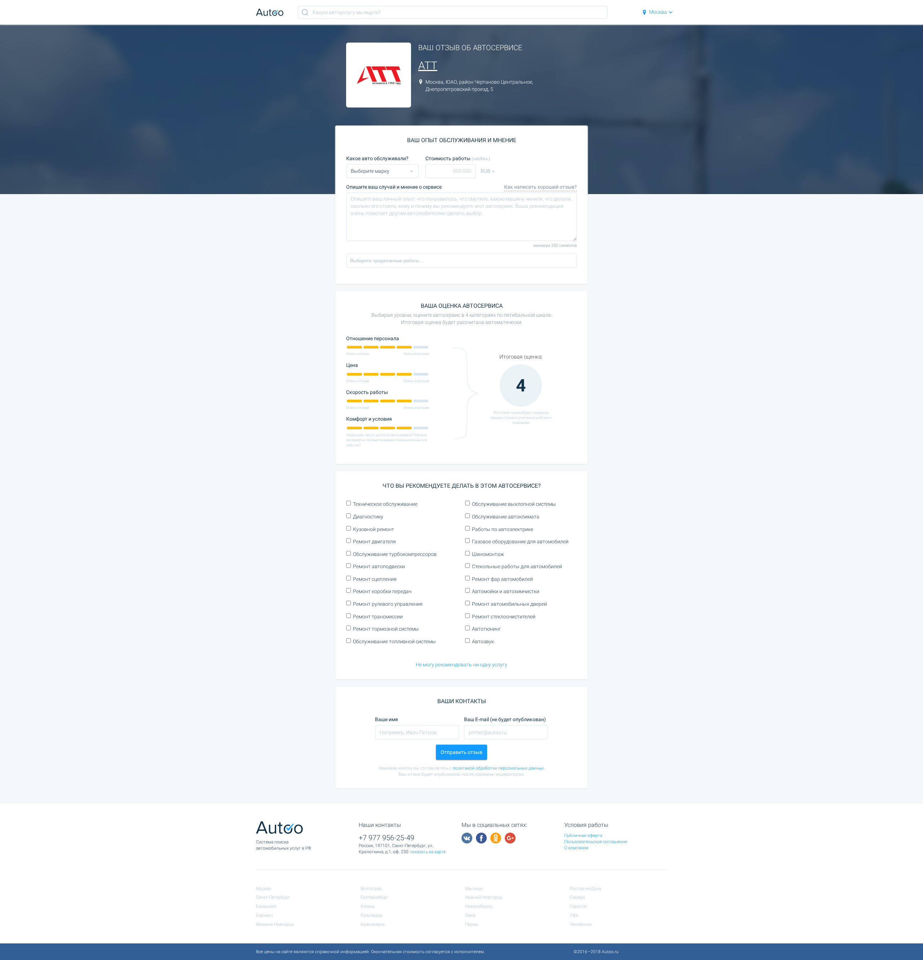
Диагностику (368, 517)
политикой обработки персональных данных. (498, 768)
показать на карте (428, 851)
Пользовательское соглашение (595, 841)
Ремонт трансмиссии (378, 616)
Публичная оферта (583, 835)
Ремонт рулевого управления (388, 604)
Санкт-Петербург (273, 897)
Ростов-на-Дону (585, 888)
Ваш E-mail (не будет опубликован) (505, 719)
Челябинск (581, 924)
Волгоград (371, 888)
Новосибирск (478, 906)
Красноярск (373, 924)
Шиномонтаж (488, 554)
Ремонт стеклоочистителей (503, 616)
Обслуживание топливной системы (394, 641)
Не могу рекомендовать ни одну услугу (461, 664)
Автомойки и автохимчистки (505, 591)
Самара (577, 897)
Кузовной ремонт (373, 529)
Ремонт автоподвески (379, 566)
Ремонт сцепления (375, 579)
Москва (658, 12)
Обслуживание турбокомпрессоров (395, 554)
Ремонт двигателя (374, 541)
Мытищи (474, 888)
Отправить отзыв (461, 752)
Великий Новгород (275, 924)
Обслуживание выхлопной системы (514, 504)
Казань (368, 906)
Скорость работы (367, 392)
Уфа (574, 915)
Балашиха (266, 906)
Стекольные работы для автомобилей (517, 566)
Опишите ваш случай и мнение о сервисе (394, 187)
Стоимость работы (457, 158)
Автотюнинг (486, 629)
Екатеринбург (374, 897)
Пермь (471, 924)
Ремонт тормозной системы (386, 629)
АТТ (427, 65)
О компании (576, 847)
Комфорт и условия (369, 419)
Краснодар (372, 915)
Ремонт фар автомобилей (502, 579)
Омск (470, 915)
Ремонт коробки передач (382, 591)
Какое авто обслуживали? (377, 158)
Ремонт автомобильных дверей (509, 604)
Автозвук (483, 641)
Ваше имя (386, 719)
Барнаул (264, 915)
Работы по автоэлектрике (502, 529)
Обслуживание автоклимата (505, 517)
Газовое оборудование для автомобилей (520, 541)
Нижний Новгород (483, 897)
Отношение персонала (372, 338)
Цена (352, 365)
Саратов (578, 906)
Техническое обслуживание (385, 504)
